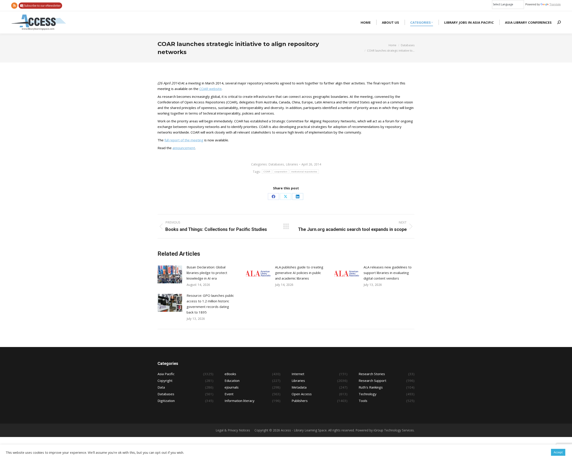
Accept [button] (558, 452)
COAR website (210, 88)
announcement (183, 148)
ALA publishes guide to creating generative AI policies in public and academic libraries (299, 272)
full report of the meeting (183, 140)
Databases (276, 164)
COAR (266, 171)
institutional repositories (304, 171)
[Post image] (170, 274)
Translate (555, 4)
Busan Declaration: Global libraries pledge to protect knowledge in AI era (207, 272)
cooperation (280, 171)
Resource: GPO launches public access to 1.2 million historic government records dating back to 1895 (210, 303)
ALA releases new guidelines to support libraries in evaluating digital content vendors (388, 272)
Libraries (292, 164)
